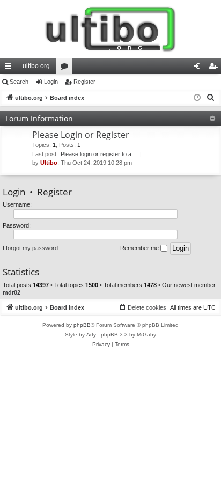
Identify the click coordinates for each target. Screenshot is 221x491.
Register (84, 81)
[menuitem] (211, 98)
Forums (66, 68)
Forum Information (39, 118)
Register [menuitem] (215, 68)
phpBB (82, 325)
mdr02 (11, 292)
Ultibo (48, 162)
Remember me (140, 248)
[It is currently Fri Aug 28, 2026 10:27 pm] (197, 98)
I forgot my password (30, 248)
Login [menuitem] (199, 68)
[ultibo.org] (110, 29)
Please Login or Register (80, 135)
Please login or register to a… (99, 154)
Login (51, 81)
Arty (91, 335)
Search (19, 81)
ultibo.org (36, 66)
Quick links (10, 68)
